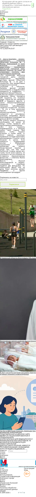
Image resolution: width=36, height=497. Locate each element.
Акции (2, 15)
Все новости (7, 175)
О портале (4, 470)
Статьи (2, 452)
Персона (3, 458)
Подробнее (6, 9)
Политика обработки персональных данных (9, 488)
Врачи (2, 13)
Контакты (3, 471)
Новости (11, 42)
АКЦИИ (3, 491)
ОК (33, 5)
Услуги (2, 453)
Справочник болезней (9, 483)
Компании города (7, 478)
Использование (6, 475)
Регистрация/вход (29, 469)
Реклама (3, 473)
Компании (4, 12)
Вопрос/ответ (5, 484)
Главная (3, 42)
